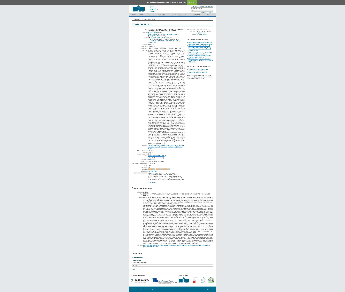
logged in (199, 33)
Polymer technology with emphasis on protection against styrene (199, 56)
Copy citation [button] (152, 182)
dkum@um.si (153, 289)
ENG (201, 6)
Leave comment (138, 257)
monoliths (190, 245)
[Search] (212, 8)
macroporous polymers (156, 245)
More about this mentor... (170, 34)
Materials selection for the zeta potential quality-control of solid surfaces (200, 53)
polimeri (150, 145)
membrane (164, 147)
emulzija (175, 145)
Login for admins (210, 289)
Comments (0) (137, 260)
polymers (146, 245)
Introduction (137, 15)
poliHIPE (169, 145)
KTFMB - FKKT (152, 171)
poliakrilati (170, 147)
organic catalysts (182, 245)
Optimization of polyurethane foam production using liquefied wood (198, 70)
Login (209, 15)
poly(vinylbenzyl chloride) (150, 246)
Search (150, 15)
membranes (197, 245)
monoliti (157, 147)
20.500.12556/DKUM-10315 (156, 156)
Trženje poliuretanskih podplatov (197, 72)
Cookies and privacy (208, 6)
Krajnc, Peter (153, 34)
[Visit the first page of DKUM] (145, 12)
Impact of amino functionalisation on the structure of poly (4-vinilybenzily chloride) (200, 43)
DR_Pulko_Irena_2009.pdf (157, 37)
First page (136, 19)
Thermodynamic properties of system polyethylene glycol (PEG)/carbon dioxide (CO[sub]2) (200, 60)
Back (133, 269)
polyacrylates (206, 245)
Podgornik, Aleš (154, 35)
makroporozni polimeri (159, 145)
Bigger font (204, 12)
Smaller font (210, 12)
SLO (198, 6)
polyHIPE (166, 245)
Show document (149, 19)
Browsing (161, 15)
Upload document (179, 15)
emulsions (173, 245)
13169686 (151, 159)
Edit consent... (192, 2)
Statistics (196, 15)
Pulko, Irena (153, 32)
